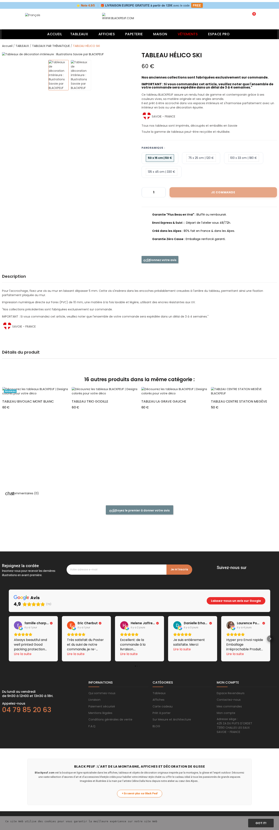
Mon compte (226, 713)
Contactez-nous (229, 700)
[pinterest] (235, 573)
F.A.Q (91, 726)
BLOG (156, 726)
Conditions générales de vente (110, 719)
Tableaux (159, 693)
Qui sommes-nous (101, 693)
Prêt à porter (162, 713)
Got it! (261, 823)
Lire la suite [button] (22, 654)
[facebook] (219, 573)
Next (130, 54)
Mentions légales (100, 713)
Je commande (223, 192)
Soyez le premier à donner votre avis (142, 510)
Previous (9, 54)
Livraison (94, 700)
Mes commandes (229, 706)
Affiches (158, 700)
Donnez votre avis (162, 260)
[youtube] (243, 573)
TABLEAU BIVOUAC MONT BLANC (28, 401)
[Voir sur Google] (18, 625)
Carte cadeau (163, 706)
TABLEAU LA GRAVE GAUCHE (163, 401)
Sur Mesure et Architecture (172, 719)
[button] (9, 638)
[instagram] (227, 573)
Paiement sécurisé (101, 706)
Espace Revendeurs (230, 693)
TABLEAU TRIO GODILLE (90, 401)
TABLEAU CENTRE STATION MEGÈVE (239, 401)
